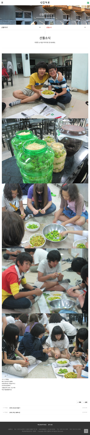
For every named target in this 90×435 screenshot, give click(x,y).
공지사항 (50, 424)
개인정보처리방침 (41, 424)
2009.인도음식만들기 (14, 408)
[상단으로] (86, 431)
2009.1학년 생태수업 (14, 412)
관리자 (66, 431)
